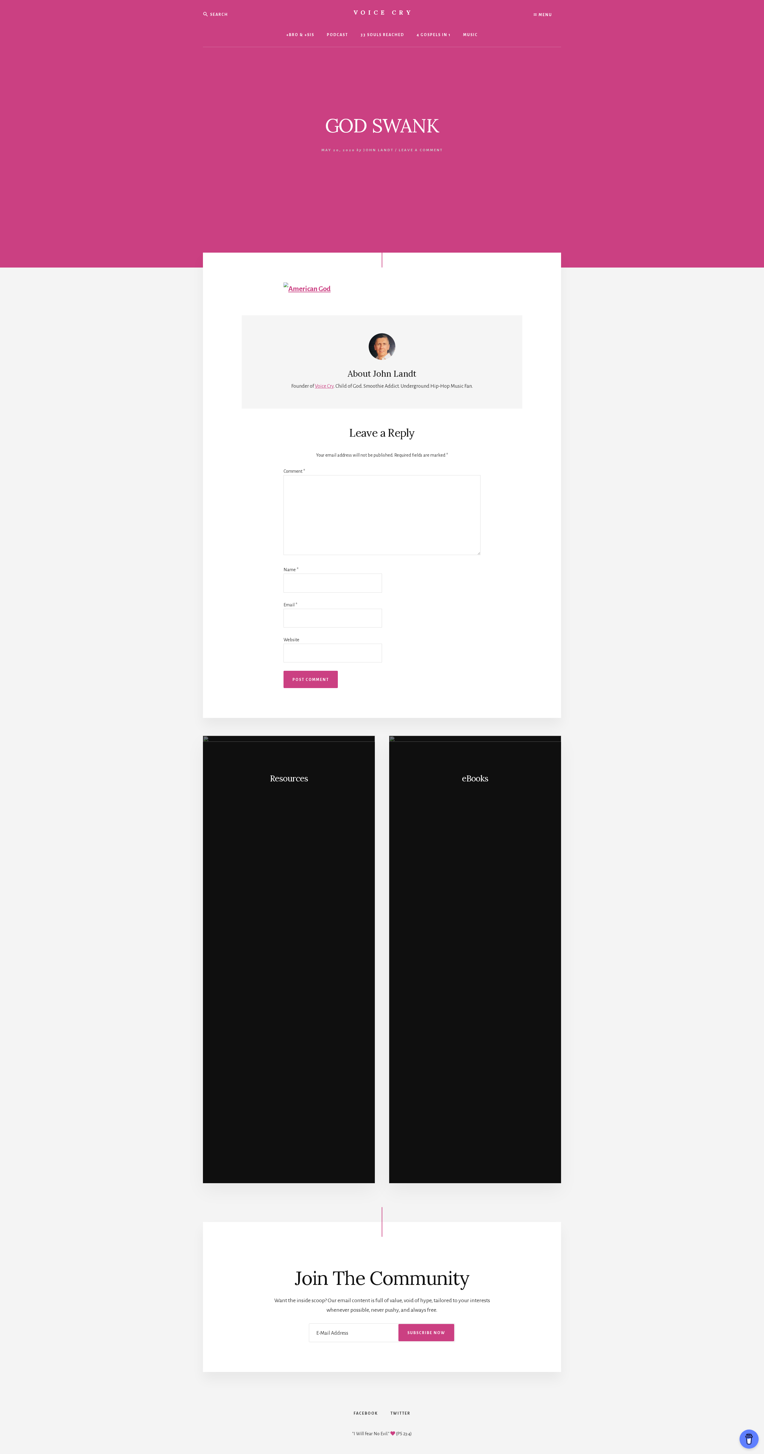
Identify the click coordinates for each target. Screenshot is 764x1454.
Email (290, 604)
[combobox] (247, 14)
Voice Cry (383, 12)
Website (291, 639)
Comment (294, 471)
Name (291, 569)
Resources (289, 778)
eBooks (475, 778)
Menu (544, 15)
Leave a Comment (421, 150)
